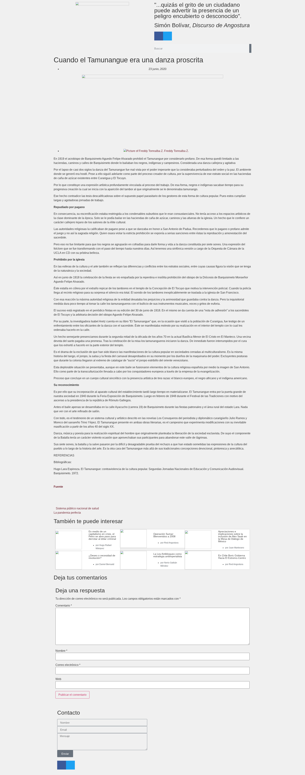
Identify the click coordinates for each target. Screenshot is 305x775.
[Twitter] (167, 36)
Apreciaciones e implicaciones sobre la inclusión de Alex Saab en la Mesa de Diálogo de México (232, 536)
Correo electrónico (67, 665)
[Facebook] (158, 36)
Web (58, 679)
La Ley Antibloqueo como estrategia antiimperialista (167, 555)
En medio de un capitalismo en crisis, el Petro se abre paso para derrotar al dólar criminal (102, 535)
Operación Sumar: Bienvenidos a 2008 (164, 535)
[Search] (250, 48)
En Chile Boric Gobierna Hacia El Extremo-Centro (232, 556)
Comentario (63, 605)
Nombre (61, 650)
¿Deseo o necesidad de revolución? (102, 556)
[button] (86, 501)
